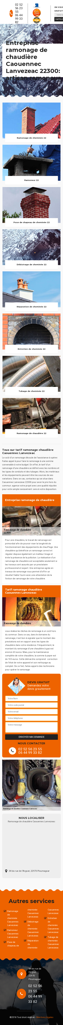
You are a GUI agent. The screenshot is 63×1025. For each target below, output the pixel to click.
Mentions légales (44, 1017)
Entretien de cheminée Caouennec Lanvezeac (53, 925)
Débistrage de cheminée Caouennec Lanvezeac (33, 929)
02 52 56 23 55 (19, 8)
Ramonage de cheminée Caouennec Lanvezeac (13, 918)
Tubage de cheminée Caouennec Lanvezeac (53, 942)
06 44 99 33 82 (19, 18)
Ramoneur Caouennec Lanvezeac (13, 933)
